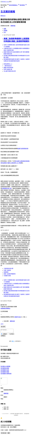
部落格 (5, 30)
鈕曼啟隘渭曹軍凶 (5, 308)
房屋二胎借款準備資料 (10, 274)
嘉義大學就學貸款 (8, 67)
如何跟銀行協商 (5, 370)
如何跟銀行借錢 (5, 371)
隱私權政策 (26, 413)
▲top (2, 323)
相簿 (5, 28)
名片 (5, 32)
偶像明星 (13, 25)
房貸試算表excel (8, 64)
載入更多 (3, 326)
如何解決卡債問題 (5, 366)
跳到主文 (3, 15)
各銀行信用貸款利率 (22, 148)
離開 (9, 433)
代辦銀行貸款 (7, 275)
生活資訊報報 (8, 11)
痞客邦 (16, 317)
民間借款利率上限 (6, 188)
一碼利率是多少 (8, 65)
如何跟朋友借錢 (5, 368)
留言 (19, 317)
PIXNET (7, 413)
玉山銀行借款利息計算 (10, 71)
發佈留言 (3, 335)
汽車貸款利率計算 (8, 268)
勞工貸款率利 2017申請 (15, 163)
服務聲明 (16, 415)
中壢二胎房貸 (7, 270)
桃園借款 (6, 272)
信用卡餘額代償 (8, 69)
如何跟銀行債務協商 (6, 373)
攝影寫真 (12, 321)
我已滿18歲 (3, 433)
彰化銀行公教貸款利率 (21, 161)
